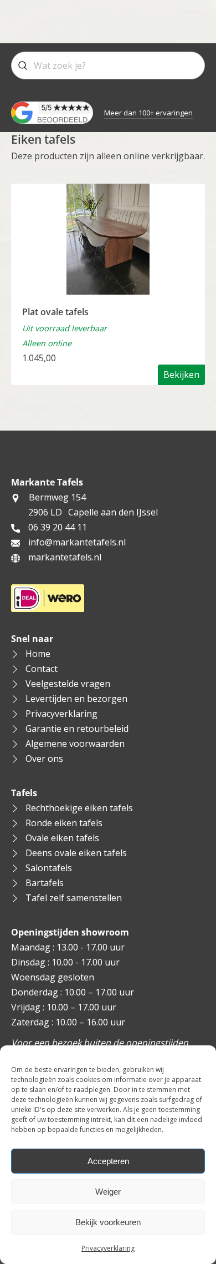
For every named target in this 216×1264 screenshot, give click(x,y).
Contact (41, 669)
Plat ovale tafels (55, 312)
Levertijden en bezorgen (76, 698)
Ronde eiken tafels (63, 823)
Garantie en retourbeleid (76, 728)
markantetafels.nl (64, 557)
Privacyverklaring (108, 1248)
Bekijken (181, 374)
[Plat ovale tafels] (108, 238)
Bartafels (44, 883)
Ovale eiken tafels (62, 838)
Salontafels (48, 868)
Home (37, 654)
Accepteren (108, 1161)
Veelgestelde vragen (67, 683)
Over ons (44, 758)
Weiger (108, 1191)
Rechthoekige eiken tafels (79, 808)
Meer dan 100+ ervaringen (148, 113)
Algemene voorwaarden (75, 743)
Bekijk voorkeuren (108, 1222)
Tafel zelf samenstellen (73, 898)
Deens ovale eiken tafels (76, 853)
